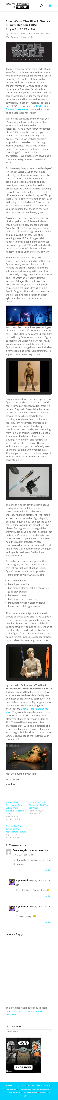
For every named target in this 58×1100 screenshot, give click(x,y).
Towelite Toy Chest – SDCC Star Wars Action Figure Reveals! (16, 829)
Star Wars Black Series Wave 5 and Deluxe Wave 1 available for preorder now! (16, 808)
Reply (47, 870)
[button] (22, 384)
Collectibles (39, 33)
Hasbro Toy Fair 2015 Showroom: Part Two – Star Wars (39, 805)
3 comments (27, 37)
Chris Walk (14, 33)
